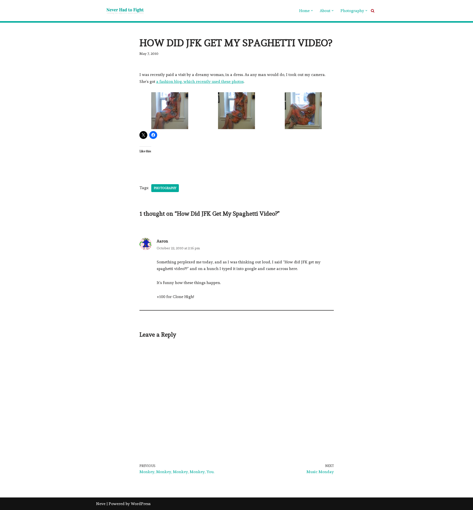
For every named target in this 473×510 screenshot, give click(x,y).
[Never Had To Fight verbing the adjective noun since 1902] (120, 10)
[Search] (372, 11)
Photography (165, 188)
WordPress (141, 503)
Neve (100, 503)
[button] (312, 11)
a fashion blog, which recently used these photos (200, 81)
